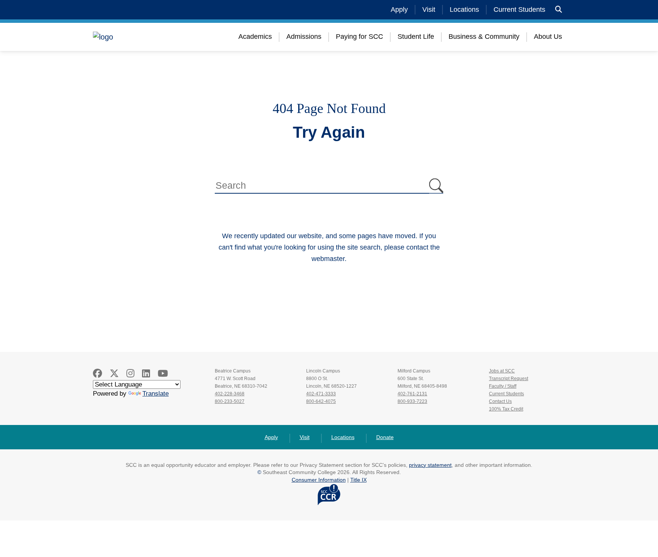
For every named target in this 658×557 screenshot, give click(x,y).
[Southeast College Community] (138, 37)
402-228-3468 (229, 393)
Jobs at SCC (502, 371)
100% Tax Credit (506, 409)
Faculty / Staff (502, 386)
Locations (464, 9)
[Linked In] (146, 373)
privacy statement (430, 465)
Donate (385, 437)
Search (436, 185)
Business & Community (484, 36)
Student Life (416, 36)
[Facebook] (97, 373)
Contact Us (500, 401)
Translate (155, 393)
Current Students (519, 9)
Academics (255, 36)
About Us (548, 36)
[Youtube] (163, 373)
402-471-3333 (321, 393)
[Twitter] (114, 373)
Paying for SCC (359, 36)
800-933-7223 (412, 401)
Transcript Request (508, 378)
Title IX (358, 480)
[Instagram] (130, 373)
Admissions (303, 36)
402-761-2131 (412, 393)
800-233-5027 (229, 401)
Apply (399, 9)
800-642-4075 (321, 401)
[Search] (558, 10)
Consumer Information (319, 480)
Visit (428, 9)
